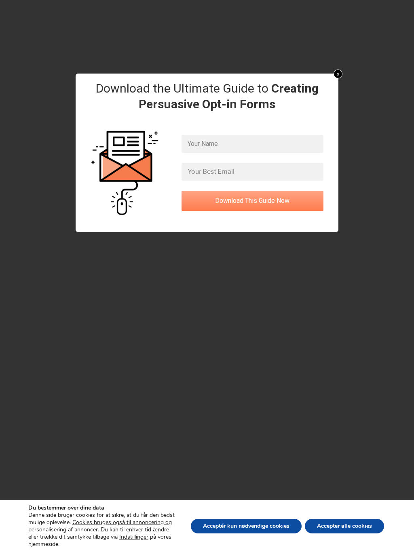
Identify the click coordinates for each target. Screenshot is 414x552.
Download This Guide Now (252, 200)
